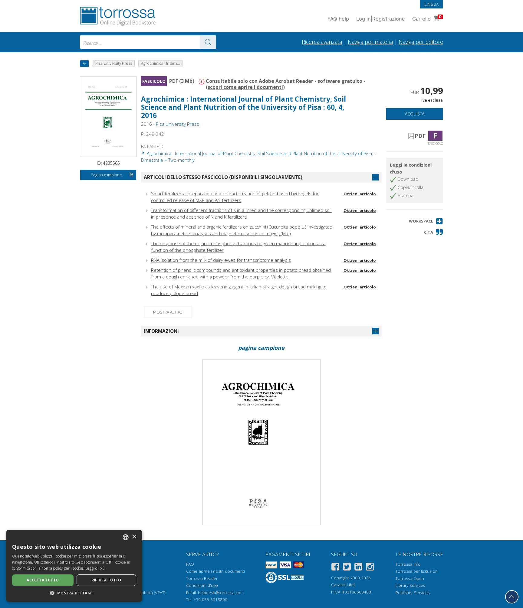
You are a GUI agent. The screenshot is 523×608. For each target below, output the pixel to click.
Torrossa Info (408, 564)
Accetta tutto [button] (43, 580)
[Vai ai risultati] (208, 42)
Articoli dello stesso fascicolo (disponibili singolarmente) (223, 177)
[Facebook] (335, 567)
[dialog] (74, 566)
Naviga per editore (421, 41)
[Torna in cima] (511, 596)
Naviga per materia (370, 41)
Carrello (427, 18)
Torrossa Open (410, 578)
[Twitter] (347, 567)
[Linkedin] (358, 567)
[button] (426, 221)
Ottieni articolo (360, 194)
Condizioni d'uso (202, 585)
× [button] (134, 537)
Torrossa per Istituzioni (417, 571)
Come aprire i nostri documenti (215, 571)
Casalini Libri (343, 584)
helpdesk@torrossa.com (221, 592)
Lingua (432, 4)
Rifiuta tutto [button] (106, 580)
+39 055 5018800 (210, 599)
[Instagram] (370, 567)
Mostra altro (168, 312)
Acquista (414, 114)
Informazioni (161, 331)
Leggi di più (95, 568)
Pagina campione (106, 174)
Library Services (410, 585)
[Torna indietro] (84, 63)
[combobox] (148, 42)
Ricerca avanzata (322, 41)
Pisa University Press (177, 124)
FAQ (190, 564)
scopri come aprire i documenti (245, 87)
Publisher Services (412, 592)
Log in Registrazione (380, 19)
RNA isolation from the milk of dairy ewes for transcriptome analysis (221, 260)
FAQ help (338, 19)
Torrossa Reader (202, 578)
